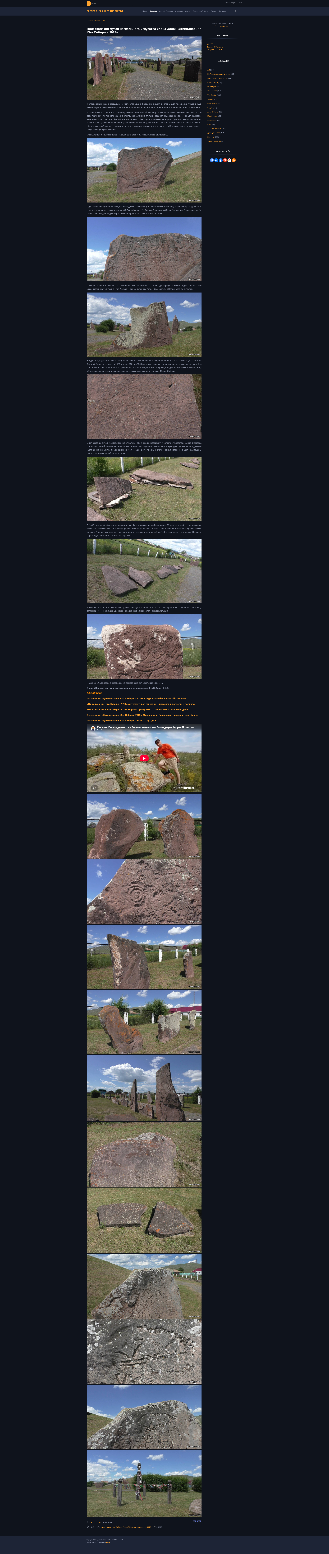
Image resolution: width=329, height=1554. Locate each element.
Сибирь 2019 (212, 82)
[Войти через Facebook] (221, 160)
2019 (149, 1527)
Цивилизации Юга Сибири (111, 1527)
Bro (100, 1522)
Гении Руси (211, 87)
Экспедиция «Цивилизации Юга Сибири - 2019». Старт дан (121, 720)
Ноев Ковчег (212, 103)
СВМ (209, 124)
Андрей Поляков (129, 1527)
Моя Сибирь (212, 116)
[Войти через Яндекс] (225, 160)
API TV (210, 44)
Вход (240, 3)
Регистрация (231, 3)
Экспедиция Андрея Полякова (105, 11)
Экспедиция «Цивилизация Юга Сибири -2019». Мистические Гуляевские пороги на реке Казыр (142, 715)
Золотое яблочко (214, 129)
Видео (210, 108)
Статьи (98, 21)
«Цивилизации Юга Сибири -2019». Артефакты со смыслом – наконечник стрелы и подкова (141, 704)
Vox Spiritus (212, 95)
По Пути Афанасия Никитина (218, 74)
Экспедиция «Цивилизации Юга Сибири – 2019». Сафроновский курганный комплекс (136, 698)
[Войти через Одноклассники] (234, 160)
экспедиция (141, 1527)
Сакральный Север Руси (217, 78)
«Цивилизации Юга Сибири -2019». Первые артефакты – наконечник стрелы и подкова (138, 709)
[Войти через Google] (229, 160)
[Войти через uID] (212, 160)
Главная (90, 21)
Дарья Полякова (214, 141)
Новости (210, 137)
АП (104, 21)
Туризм (210, 99)
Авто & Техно (212, 112)
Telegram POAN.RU (214, 50)
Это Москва (212, 91)
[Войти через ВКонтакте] (216, 160)
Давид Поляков (213, 133)
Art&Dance (211, 120)
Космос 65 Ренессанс (215, 47)
